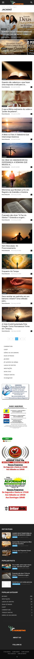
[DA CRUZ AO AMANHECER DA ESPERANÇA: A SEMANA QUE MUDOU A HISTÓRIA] (17, 150)
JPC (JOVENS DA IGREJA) (11, 362)
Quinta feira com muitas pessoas (22, 582)
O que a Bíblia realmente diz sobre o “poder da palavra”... (17, 110)
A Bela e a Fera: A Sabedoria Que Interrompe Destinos (15, 136)
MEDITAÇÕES (8, 368)
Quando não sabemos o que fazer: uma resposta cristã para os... (16, 83)
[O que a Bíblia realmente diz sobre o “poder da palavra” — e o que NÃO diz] (17, 99)
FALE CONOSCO (12, 653)
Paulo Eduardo (5, 37)
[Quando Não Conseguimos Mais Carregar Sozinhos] (13, 50)
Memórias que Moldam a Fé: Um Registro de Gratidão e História (15, 191)
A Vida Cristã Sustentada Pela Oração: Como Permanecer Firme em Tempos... (16, 326)
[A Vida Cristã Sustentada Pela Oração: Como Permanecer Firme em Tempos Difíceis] (17, 314)
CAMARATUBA (8, 346)
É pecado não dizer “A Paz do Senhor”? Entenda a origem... (14, 216)
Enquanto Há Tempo (10, 271)
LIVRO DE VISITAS (22, 653)
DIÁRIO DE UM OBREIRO (11, 352)
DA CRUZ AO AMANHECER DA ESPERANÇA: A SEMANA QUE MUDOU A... (15, 162)
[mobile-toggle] (3, 2)
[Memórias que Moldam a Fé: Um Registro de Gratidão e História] (17, 179)
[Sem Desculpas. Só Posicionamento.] (17, 234)
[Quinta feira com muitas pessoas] (6, 584)
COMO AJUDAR (25, 652)
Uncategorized (8, 378)
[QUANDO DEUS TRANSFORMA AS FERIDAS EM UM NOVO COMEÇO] (17, 25)
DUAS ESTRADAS (9, 356)
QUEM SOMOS (16, 652)
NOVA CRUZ (7, 371)
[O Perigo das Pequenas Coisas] (6, 553)
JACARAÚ (9, 7)
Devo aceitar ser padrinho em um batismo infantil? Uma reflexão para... (15, 298)
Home (3, 7)
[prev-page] (9, 338)
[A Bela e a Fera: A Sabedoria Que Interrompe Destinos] (17, 125)
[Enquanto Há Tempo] (17, 261)
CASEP (6, 349)
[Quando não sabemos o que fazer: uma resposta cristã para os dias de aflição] (17, 70)
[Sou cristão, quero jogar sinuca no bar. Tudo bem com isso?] (6, 567)
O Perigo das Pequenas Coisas (21, 550)
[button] (31, 2)
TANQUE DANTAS (9, 375)
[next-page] (24, 338)
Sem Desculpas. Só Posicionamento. (10, 247)
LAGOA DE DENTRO (10, 365)
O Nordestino (7, 652)
